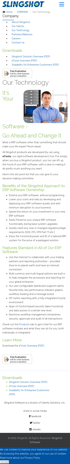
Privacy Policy (32, 457)
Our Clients (18, 26)
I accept (4, 461)
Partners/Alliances (22, 34)
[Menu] (57, 4)
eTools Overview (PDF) (24, 60)
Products (24, 324)
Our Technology (20, 30)
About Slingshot (21, 22)
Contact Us (18, 42)
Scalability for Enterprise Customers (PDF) (35, 64)
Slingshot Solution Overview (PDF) (31, 56)
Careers (16, 38)
